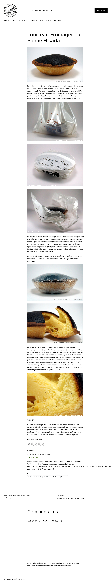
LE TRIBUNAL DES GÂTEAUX (42, 10)
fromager (66, 498)
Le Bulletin (33, 20)
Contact (41, 20)
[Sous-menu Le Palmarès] (27, 20)
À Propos (57, 20)
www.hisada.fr (32, 457)
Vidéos (14, 20)
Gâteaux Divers (25, 496)
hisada (72, 498)
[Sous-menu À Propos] (60, 20)
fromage (59, 498)
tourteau (82, 498)
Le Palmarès (23, 20)
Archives (49, 20)
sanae (77, 498)
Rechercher (101, 10)
